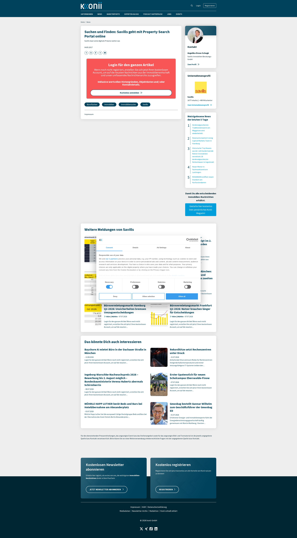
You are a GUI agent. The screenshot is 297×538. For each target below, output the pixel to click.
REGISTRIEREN (166, 489)
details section (178, 275)
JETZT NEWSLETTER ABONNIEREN (105, 489)
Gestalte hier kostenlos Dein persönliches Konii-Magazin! (200, 210)
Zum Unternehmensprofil (198, 105)
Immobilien (109, 104)
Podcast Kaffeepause (152, 14)
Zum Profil (191, 64)
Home (83, 22)
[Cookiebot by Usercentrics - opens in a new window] (188, 240)
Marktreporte (113, 14)
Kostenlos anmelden (129, 92)
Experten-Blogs (131, 14)
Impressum (89, 114)
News (99, 14)
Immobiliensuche (128, 104)
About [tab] (187, 248)
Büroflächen (92, 104)
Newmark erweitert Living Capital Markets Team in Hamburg (202, 141)
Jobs (169, 14)
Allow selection (148, 296)
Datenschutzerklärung (157, 507)
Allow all (181, 296)
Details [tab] (135, 248)
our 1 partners (112, 259)
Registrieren (210, 5)
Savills (145, 104)
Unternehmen (87, 14)
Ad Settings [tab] (161, 248)
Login (198, 5)
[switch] (135, 287)
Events (179, 14)
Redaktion (153, 511)
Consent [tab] (109, 248)
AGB (144, 507)
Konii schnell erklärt (168, 511)
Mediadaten (125, 511)
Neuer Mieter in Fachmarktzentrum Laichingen (200, 169)
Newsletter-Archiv (140, 511)
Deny (115, 296)
